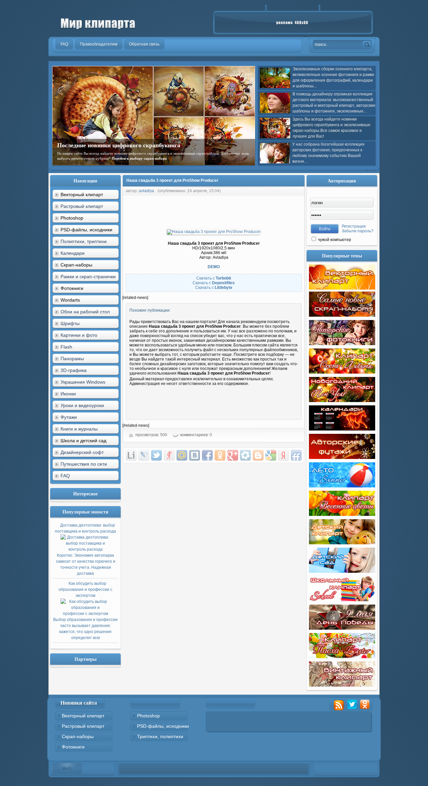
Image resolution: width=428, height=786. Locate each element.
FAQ (65, 475)
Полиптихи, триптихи (84, 241)
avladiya (146, 190)
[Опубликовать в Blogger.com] (258, 455)
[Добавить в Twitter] (156, 455)
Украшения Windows (83, 382)
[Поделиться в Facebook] (207, 455)
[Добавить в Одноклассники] (220, 455)
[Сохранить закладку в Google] (270, 455)
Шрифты (70, 323)
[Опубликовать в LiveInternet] (131, 455)
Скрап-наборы (78, 736)
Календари (73, 253)
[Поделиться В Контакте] (194, 455)
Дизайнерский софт (82, 452)
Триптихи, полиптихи (160, 736)
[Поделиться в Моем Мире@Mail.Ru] (182, 455)
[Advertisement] (244, 211)
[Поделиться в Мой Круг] (245, 455)
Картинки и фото (79, 335)
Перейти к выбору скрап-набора (139, 158)
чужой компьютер (334, 239)
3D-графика (74, 370)
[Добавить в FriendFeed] (296, 455)
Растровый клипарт (82, 206)
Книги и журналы (79, 428)
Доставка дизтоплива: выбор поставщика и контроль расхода (85, 549)
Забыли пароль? (357, 231)
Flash (66, 346)
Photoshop (148, 715)
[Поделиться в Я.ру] (169, 455)
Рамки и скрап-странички (88, 276)
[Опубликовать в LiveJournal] (143, 455)
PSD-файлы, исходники (163, 726)
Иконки (68, 393)
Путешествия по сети (84, 464)
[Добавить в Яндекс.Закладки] (283, 455)
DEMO (214, 266)
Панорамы (72, 358)
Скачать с (213, 278)
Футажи (69, 417)
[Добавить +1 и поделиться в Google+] (232, 455)
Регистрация (354, 226)
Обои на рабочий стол (85, 311)
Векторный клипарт (83, 715)
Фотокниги (73, 747)
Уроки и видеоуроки (82, 405)
